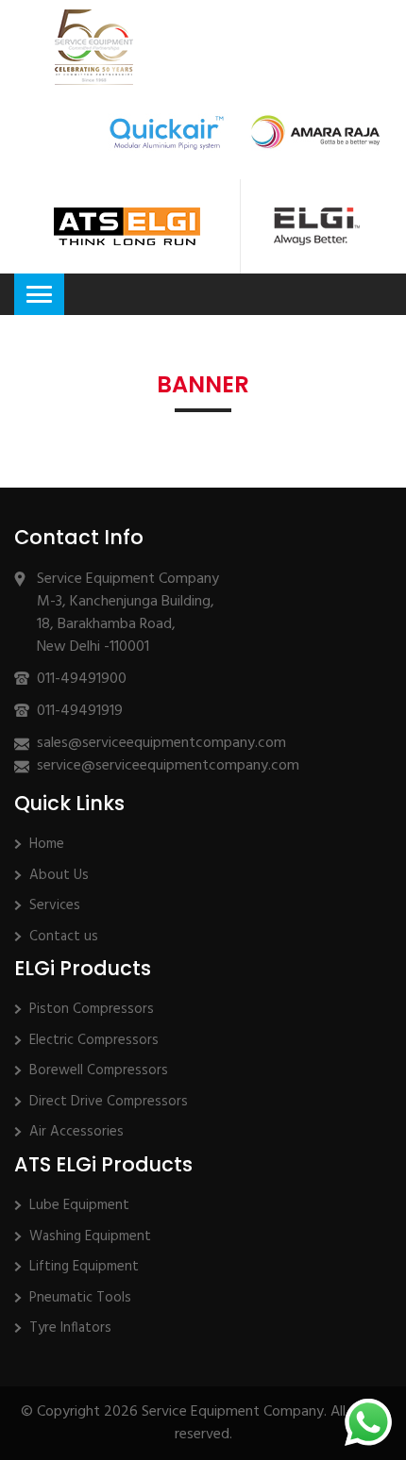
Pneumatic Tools (80, 1297)
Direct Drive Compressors (108, 1101)
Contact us (63, 936)
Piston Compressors (91, 1009)
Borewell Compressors (98, 1070)
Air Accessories (76, 1131)
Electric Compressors (94, 1040)
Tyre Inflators (70, 1328)
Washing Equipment (90, 1236)
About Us (59, 875)
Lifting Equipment (84, 1266)
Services (54, 905)
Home (46, 844)
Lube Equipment (79, 1205)
